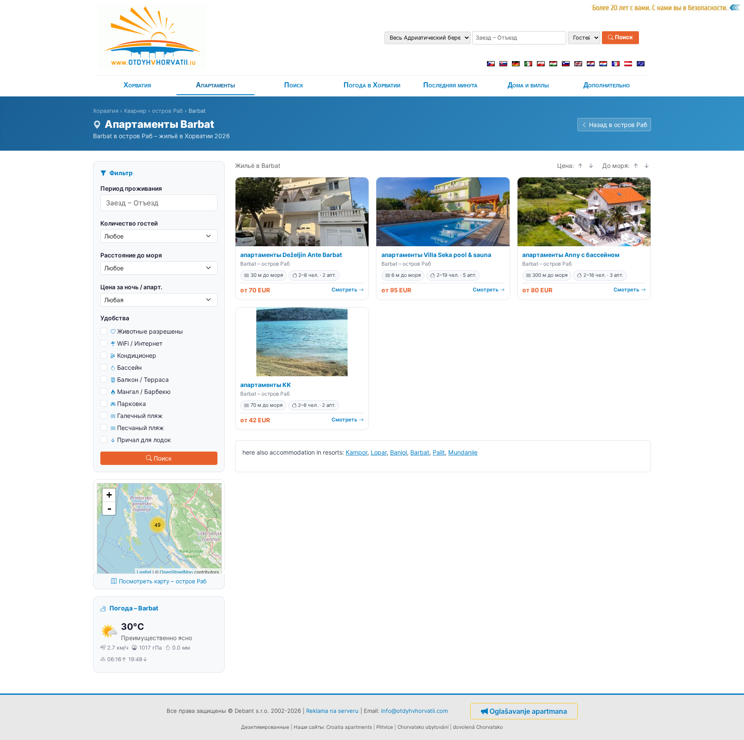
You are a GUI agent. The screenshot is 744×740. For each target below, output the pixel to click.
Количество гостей (129, 223)
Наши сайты (309, 727)
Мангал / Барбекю (143, 391)
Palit (439, 452)
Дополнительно (606, 85)
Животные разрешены (150, 331)
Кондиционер (136, 355)
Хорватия (137, 85)
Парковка (131, 403)
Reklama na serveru (332, 710)
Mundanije (462, 452)
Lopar (379, 452)
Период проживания (131, 188)
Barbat (419, 452)
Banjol (398, 452)
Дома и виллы (528, 85)
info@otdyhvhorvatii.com (414, 710)
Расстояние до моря (131, 255)
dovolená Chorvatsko (478, 727)
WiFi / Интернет (139, 343)
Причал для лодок (144, 439)
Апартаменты (215, 85)
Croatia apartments (349, 727)
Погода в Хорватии (372, 85)
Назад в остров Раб (618, 124)
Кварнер (135, 111)
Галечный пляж (140, 415)
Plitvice (384, 727)
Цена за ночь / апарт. (131, 287)
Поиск (623, 37)
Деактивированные (265, 727)
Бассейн (129, 367)
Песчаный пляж (140, 427)
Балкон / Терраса (143, 379)
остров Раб (167, 111)
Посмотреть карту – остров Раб (163, 581)
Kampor (356, 452)
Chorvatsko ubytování (423, 727)
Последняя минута (450, 85)
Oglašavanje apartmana (528, 711)
